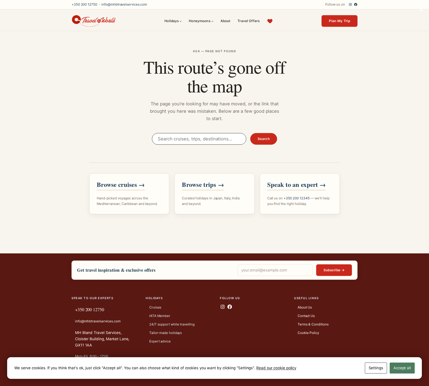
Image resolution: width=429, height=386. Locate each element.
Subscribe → (334, 270)
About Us (305, 307)
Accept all (402, 368)
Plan (339, 21)
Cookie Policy (308, 333)
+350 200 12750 (84, 4)
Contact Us (306, 316)
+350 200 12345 (297, 198)
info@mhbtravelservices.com (124, 4)
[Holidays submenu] (181, 21)
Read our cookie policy (276, 368)
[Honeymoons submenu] (212, 21)
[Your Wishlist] (270, 21)
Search (264, 139)
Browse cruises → (121, 184)
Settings (376, 368)
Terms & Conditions (313, 324)
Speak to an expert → (296, 184)
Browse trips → (203, 184)
